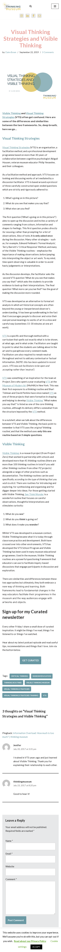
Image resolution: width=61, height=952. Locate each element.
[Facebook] (33, 16)
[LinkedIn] (27, 16)
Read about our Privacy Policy (30, 941)
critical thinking (19, 676)
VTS (4, 335)
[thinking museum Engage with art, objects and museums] (11, 6)
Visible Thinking (11, 113)
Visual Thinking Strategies (16, 147)
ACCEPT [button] (36, 947)
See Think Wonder (34, 494)
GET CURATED (30, 660)
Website (9, 866)
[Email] (39, 16)
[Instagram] (21, 16)
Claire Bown (10, 52)
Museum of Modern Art (14, 385)
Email (9, 853)
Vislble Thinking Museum (38, 683)
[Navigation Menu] (55, 6)
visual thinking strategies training (21, 695)
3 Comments (48, 52)
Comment (11, 879)
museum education (42, 676)
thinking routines (13, 683)
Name (9, 840)
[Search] (30, 6)
